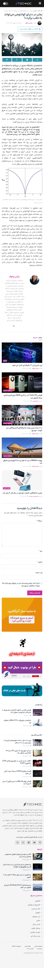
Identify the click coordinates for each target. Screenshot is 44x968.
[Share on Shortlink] (37, 60)
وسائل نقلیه (35, 928)
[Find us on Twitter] (40, 842)
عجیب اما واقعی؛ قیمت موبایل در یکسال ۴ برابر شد (22, 493)
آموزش (37, 913)
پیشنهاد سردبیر (8, 390)
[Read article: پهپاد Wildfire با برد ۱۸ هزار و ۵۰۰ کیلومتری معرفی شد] (22, 447)
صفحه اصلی (38, 946)
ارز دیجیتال (36, 916)
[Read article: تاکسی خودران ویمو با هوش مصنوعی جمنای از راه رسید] (37, 856)
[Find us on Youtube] (34, 842)
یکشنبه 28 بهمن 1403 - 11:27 (13, 23)
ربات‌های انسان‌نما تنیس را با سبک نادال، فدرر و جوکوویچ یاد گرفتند (16, 865)
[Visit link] (22, 615)
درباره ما (39, 949)
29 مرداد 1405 (26, 746)
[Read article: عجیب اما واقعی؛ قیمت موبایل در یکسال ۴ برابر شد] (22, 480)
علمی (35, 11)
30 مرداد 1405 (26, 787)
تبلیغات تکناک (16, 946)
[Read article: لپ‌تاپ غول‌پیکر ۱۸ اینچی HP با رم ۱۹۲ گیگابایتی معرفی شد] (37, 753)
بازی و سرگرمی (35, 932)
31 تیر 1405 (27, 715)
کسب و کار (36, 924)
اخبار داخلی (7, 488)
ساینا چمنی (35, 401)
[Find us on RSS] (17, 842)
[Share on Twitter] (17, 60)
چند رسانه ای (35, 936)
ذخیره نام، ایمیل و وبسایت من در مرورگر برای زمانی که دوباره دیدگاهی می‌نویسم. (21, 584)
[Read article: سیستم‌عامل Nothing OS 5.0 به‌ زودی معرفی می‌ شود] (37, 887)
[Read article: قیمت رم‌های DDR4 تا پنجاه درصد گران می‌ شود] (37, 773)
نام (40, 551)
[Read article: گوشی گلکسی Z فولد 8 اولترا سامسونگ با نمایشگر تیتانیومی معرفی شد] (37, 712)
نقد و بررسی (35, 909)
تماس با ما (30, 949)
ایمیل (39, 562)
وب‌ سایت (38, 573)
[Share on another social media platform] (6, 60)
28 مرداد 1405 (26, 756)
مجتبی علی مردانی (33, 496)
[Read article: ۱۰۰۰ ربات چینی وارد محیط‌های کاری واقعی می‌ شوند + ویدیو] (22, 415)
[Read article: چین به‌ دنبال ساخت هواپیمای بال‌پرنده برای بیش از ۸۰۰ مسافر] (37, 742)
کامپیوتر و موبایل (34, 905)
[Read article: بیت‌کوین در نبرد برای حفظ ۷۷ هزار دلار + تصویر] (37, 877)
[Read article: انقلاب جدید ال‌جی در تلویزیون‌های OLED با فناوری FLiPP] (37, 763)
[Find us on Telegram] (29, 842)
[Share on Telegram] (27, 60)
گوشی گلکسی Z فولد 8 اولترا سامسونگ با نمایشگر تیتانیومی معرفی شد (16, 711)
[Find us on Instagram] (23, 842)
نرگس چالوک (28, 23)
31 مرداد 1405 (26, 368)
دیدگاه (39, 521)
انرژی (5, 361)
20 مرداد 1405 (26, 726)
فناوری (37, 901)
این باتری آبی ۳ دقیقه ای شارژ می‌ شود (27, 365)
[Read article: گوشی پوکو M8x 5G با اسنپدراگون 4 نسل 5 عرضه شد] (37, 783)
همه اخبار (28, 946)
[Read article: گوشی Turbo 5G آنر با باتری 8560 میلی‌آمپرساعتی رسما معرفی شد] (22, 382)
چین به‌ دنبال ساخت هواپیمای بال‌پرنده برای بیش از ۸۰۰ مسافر (17, 741)
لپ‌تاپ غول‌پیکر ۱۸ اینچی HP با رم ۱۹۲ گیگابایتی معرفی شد (18, 752)
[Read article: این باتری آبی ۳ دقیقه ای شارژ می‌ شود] (22, 352)
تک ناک (40, 11)
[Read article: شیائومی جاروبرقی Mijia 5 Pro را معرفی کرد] (37, 722)
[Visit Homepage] (24, 3)
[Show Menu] (40, 3)
